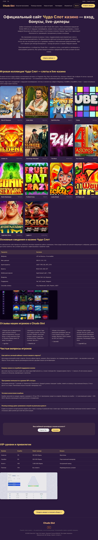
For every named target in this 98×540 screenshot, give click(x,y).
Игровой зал (68, 5)
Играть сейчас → (49, 58)
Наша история (48, 5)
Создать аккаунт (91, 1)
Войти (84, 1)
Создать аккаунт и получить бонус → (49, 512)
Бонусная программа (22, 5)
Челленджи (58, 5)
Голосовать (56, 430)
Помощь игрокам (36, 5)
